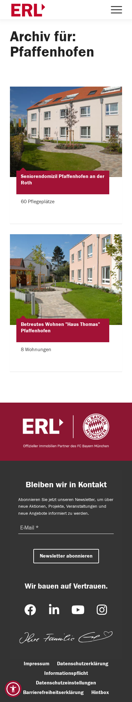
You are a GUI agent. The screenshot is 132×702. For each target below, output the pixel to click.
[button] (13, 689)
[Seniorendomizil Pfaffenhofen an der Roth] (66, 132)
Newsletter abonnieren (66, 555)
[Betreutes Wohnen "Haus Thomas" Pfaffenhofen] (66, 279)
